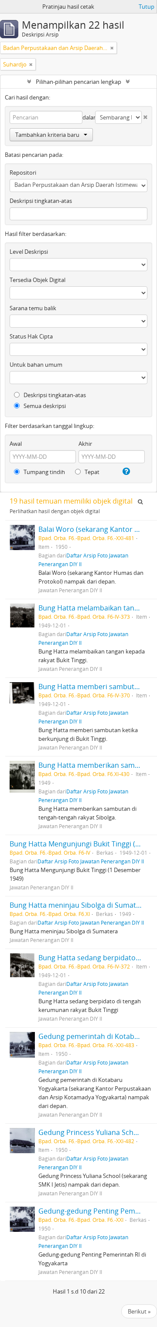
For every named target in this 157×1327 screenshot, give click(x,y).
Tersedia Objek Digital (37, 280)
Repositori (23, 172)
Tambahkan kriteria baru (47, 135)
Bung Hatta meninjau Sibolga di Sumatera (78, 905)
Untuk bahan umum (36, 364)
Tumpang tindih (43, 472)
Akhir (85, 444)
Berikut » (139, 1311)
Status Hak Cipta (31, 336)
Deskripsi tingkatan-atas (41, 201)
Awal (16, 444)
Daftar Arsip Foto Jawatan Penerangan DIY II (91, 861)
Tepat (91, 472)
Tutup (146, 6)
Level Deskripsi (29, 251)
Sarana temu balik (33, 308)
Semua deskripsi (44, 406)
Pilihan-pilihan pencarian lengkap (78, 82)
